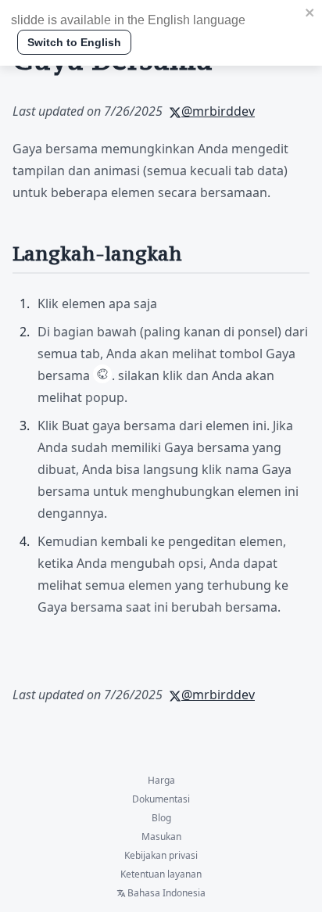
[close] (310, 12)
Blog (161, 818)
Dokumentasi (161, 799)
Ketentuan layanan (161, 874)
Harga (161, 780)
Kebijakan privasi (161, 855)
